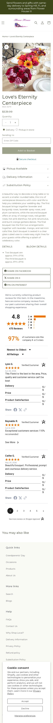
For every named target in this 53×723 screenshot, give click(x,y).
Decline (25, 708)
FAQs (8, 619)
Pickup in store (26, 129)
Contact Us (11, 626)
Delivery (10, 129)
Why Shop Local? (15, 632)
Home (5, 36)
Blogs (9, 601)
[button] (36, 23)
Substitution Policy (16, 659)
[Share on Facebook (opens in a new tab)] (15, 410)
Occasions (11, 562)
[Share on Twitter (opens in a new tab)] (20, 410)
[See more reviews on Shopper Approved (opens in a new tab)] (25, 410)
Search (9, 594)
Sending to (12, 135)
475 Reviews (17, 328)
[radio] (38, 316)
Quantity (7, 116)
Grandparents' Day (15, 555)
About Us (10, 575)
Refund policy (13, 652)
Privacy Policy (13, 646)
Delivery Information (16, 639)
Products (10, 568)
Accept (25, 701)
